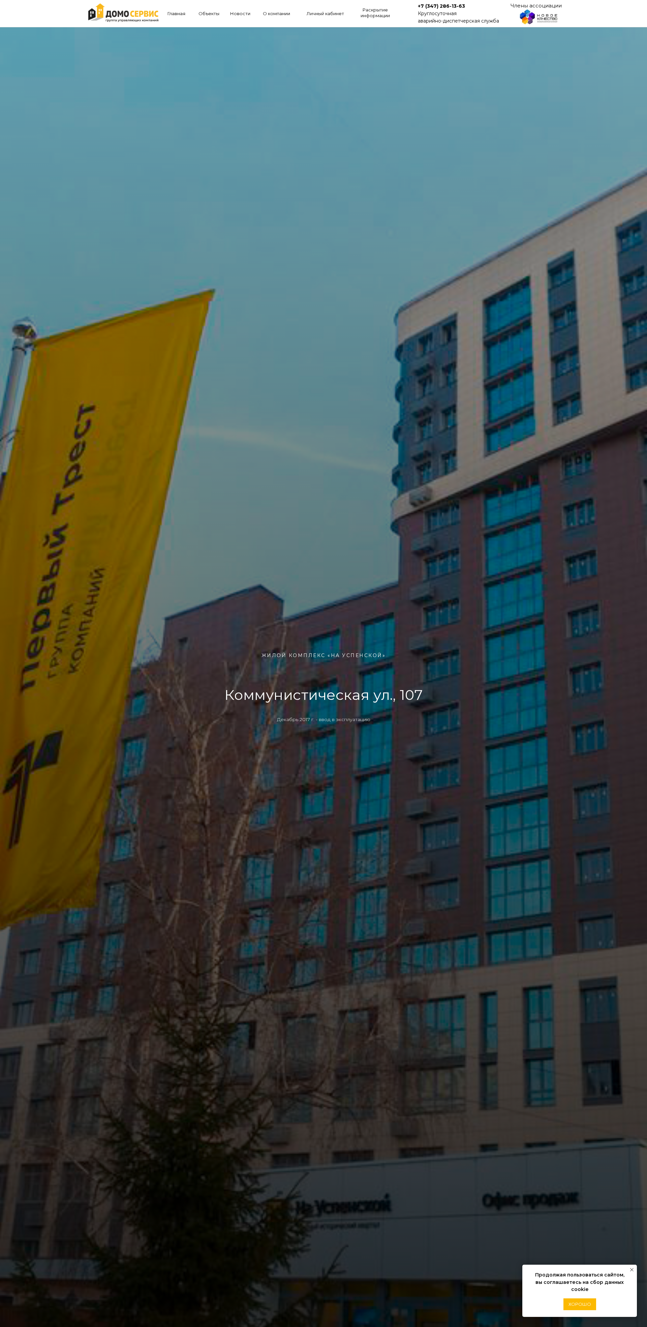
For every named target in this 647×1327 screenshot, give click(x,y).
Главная (176, 13)
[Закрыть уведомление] (631, 1269)
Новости (240, 13)
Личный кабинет (325, 13)
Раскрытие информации (375, 12)
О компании (276, 13)
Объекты (208, 13)
